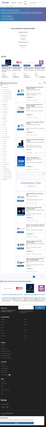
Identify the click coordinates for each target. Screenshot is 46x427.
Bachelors (1, 6)
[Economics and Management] (21, 166)
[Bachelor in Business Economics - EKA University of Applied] (21, 113)
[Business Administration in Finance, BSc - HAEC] (21, 202)
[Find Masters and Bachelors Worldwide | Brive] (5, 3)
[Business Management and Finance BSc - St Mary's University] (21, 95)
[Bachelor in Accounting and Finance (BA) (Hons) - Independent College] (21, 267)
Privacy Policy (24, 312)
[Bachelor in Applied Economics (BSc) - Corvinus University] (21, 249)
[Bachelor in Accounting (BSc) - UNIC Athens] (21, 233)
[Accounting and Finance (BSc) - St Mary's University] (21, 130)
